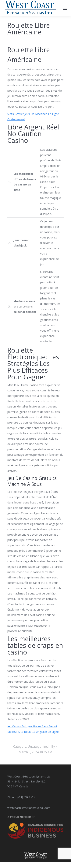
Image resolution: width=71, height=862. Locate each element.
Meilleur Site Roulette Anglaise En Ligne (33, 732)
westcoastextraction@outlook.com (28, 808)
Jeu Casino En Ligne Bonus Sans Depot (32, 726)
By (53, 746)
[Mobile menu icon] (65, 8)
